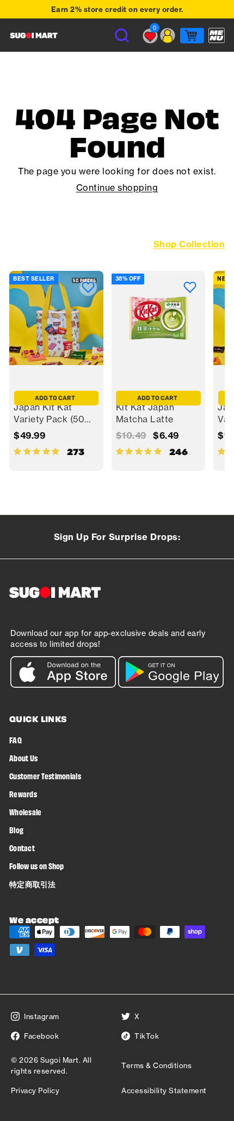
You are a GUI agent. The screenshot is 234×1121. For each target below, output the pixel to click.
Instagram (41, 1016)
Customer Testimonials (45, 776)
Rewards (23, 794)
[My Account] (167, 35)
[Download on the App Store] (63, 684)
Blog (16, 830)
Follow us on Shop (36, 866)
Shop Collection (189, 244)
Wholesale (25, 812)
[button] (88, 287)
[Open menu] (216, 35)
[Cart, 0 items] (192, 35)
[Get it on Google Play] (171, 684)
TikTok (146, 1036)
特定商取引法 (32, 883)
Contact (22, 848)
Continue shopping (117, 187)
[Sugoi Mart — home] (33, 35)
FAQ (15, 740)
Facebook (41, 1036)
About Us (23, 758)
